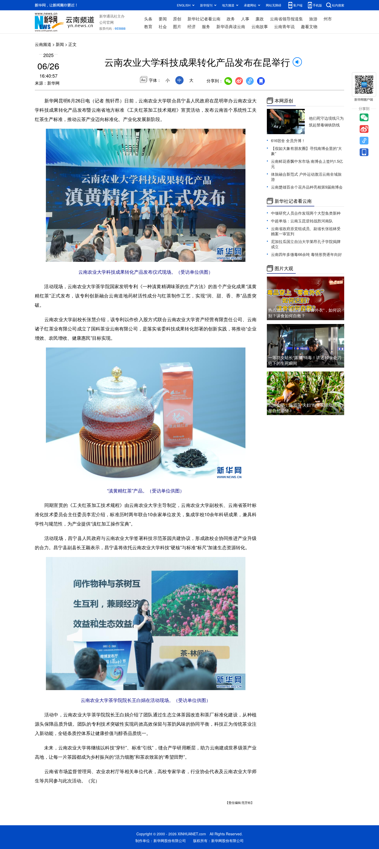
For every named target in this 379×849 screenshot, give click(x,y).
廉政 (260, 19)
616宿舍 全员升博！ (288, 140)
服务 (206, 26)
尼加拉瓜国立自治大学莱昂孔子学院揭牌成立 (306, 244)
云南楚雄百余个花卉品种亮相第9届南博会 (307, 187)
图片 (177, 26)
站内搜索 (338, 5)
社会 (163, 26)
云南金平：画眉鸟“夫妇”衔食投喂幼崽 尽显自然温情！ (305, 408)
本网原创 (284, 100)
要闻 (163, 19)
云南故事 (259, 26)
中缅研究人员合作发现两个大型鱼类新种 (306, 213)
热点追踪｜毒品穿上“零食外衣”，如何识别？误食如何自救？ (304, 313)
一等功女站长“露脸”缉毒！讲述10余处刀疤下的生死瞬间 (304, 360)
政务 (231, 19)
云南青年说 (284, 26)
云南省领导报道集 (286, 19)
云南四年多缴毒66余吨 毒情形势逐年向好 (306, 254)
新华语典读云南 (230, 26)
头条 (148, 19)
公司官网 (106, 22)
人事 (245, 19)
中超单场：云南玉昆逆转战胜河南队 (302, 220)
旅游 (313, 19)
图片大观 (284, 268)
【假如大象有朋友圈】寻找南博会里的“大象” (306, 150)
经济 (191, 26)
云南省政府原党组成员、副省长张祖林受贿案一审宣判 (306, 231)
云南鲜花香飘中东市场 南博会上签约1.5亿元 (307, 163)
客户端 (297, 5)
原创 (177, 19)
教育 (148, 26)
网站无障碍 (273, 5)
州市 (328, 19)
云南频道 (43, 44)
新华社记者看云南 (203, 19)
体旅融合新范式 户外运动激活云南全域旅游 (306, 176)
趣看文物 (309, 26)
